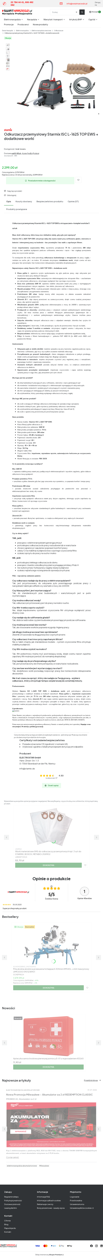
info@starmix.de (27, 768)
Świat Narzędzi (7, 31)
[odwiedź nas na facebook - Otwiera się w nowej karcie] (91, 1245)
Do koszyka (48, 865)
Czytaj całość (12, 1157)
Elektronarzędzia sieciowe (41, 31)
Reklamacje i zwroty (45, 1204)
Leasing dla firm (10, 1208)
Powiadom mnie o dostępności (42, 180)
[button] (82, 12)
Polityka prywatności (13, 1200)
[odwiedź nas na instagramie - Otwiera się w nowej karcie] (96, 1245)
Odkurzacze (58, 31)
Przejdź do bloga (91, 1080)
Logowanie (74, 1197)
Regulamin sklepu (11, 1197)
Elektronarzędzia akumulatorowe (23, 1090)
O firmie (7, 1220)
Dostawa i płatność (12, 1204)
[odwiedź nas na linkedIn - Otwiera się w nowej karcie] (101, 1245)
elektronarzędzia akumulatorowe (22, 1166)
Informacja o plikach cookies (49, 1200)
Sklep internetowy (48, 1255)
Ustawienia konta (77, 1204)
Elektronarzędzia (22, 31)
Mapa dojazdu (10, 1228)
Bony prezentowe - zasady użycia (51, 1208)
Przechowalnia (76, 1200)
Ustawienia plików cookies (81, 1208)
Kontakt (7, 1232)
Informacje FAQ (43, 1197)
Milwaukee (44, 1166)
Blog (6, 1224)
